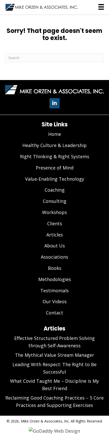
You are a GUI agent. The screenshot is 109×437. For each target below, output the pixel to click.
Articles (54, 235)
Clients (54, 223)
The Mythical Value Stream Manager (54, 355)
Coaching (55, 190)
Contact (54, 313)
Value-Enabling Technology (54, 179)
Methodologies (54, 279)
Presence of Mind (55, 168)
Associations (54, 257)
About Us (54, 246)
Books (54, 268)
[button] (54, 103)
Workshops (54, 212)
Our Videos (55, 301)
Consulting (54, 201)
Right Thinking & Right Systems (54, 156)
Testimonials (54, 290)
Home (54, 134)
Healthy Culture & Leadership (54, 145)
